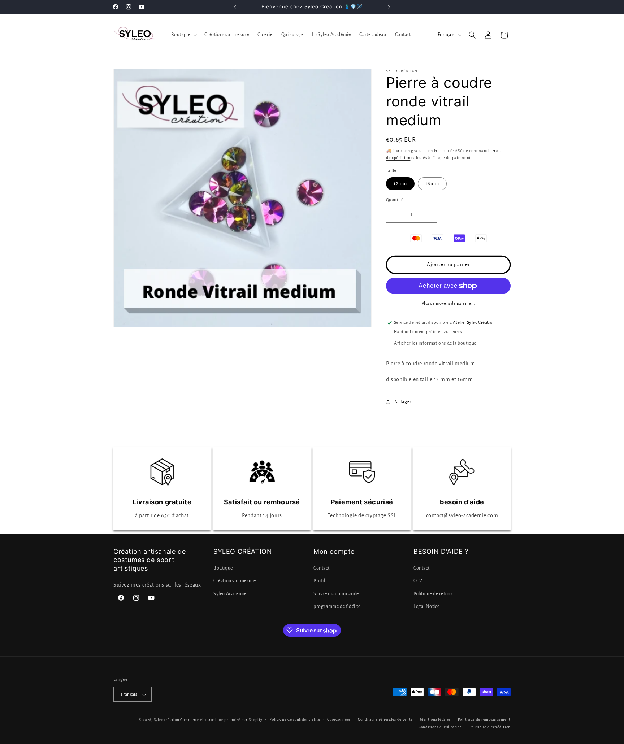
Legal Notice (426, 606)
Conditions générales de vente (385, 720)
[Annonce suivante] (389, 7)
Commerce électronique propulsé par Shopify (221, 720)
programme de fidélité (337, 606)
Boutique (223, 568)
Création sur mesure (234, 581)
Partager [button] (402, 401)
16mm (432, 183)
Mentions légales (435, 720)
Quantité (394, 199)
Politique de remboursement (484, 720)
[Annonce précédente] (235, 7)
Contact (321, 568)
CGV (417, 581)
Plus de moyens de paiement (448, 303)
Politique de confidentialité (294, 720)
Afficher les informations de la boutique (435, 343)
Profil (319, 581)
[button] (183, 34)
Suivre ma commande (336, 593)
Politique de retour (432, 593)
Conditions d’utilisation (440, 727)
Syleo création (166, 720)
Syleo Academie (229, 593)
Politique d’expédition (490, 727)
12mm (400, 183)
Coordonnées (339, 720)
